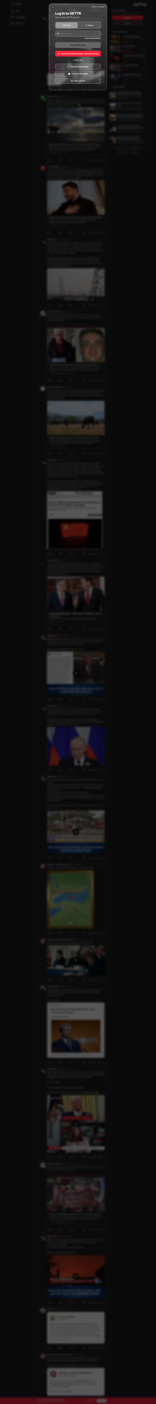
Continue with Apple (79, 74)
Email (68, 25)
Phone (90, 25)
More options (79, 81)
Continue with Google (80, 67)
